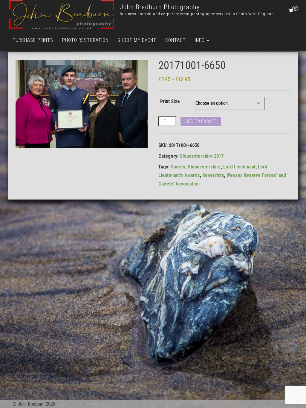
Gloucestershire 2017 (202, 156)
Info (200, 40)
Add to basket (200, 121)
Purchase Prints (33, 40)
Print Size (170, 101)
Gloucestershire (204, 167)
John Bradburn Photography (160, 7)
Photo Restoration (85, 40)
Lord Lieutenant (239, 167)
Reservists (213, 175)
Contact (175, 40)
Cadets (178, 167)
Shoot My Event (136, 40)
